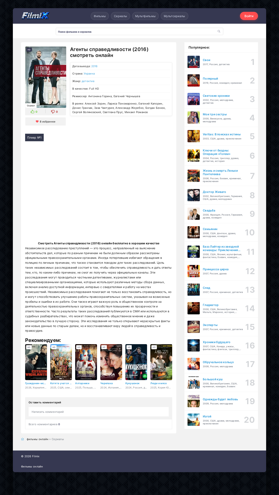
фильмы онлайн (38, 439)
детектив (88, 81)
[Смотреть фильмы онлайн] (35, 15)
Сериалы (120, 16)
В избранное (47, 121)
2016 (94, 66)
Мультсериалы (174, 16)
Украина (89, 73)
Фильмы (100, 16)
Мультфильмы (145, 16)
